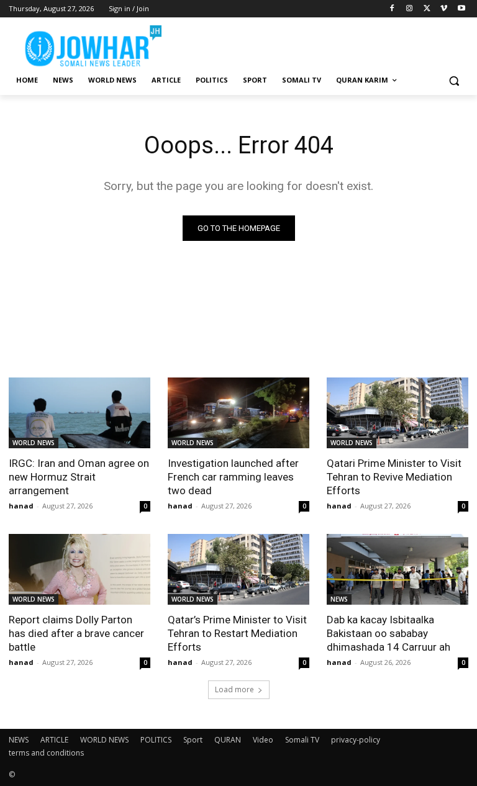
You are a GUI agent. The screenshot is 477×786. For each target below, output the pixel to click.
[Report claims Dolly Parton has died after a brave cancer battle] (79, 569)
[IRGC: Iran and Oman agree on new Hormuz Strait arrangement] (79, 412)
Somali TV (302, 739)
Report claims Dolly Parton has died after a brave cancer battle (76, 633)
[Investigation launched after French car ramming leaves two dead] (238, 412)
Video (263, 739)
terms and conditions (46, 753)
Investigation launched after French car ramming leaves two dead (233, 477)
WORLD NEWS (33, 442)
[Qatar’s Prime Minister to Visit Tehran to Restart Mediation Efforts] (238, 569)
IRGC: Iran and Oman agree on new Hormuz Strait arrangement (79, 477)
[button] (453, 80)
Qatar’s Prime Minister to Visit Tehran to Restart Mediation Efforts (237, 633)
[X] (427, 9)
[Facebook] (392, 9)
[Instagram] (409, 9)
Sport (192, 739)
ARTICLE (54, 739)
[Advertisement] (323, 43)
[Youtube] (461, 9)
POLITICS (155, 739)
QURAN (227, 739)
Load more (234, 689)
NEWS (339, 599)
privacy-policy (355, 739)
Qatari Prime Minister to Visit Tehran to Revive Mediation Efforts (394, 477)
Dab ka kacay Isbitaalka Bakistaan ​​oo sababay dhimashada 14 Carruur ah (388, 633)
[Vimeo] (444, 9)
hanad (21, 505)
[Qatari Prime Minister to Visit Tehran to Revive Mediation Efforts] (397, 412)
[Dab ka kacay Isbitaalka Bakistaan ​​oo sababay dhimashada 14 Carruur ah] (397, 569)
